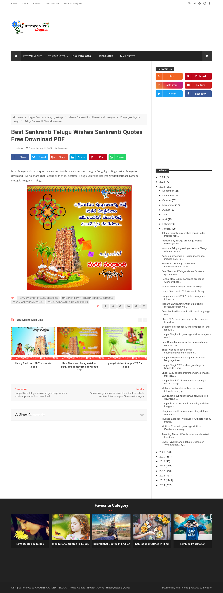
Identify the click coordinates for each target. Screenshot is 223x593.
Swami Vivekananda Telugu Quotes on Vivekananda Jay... (183, 443)
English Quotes (81, 56)
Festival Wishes (32, 56)
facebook (200, 94)
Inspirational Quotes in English (111, 544)
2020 (162, 456)
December (168, 190)
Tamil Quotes (127, 56)
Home (14, 3)
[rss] (189, 3)
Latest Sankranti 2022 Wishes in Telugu (183, 291)
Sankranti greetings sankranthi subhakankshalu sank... (178, 265)
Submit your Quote (73, 3)
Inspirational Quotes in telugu (70, 544)
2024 (162, 177)
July (164, 214)
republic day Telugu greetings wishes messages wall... (182, 242)
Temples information (192, 544)
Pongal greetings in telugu (28, 302)
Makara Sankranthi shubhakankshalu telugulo (92, 117)
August (166, 209)
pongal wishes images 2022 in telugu (182, 286)
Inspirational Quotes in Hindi (151, 544)
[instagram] (204, 3)
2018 (162, 466)
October (167, 200)
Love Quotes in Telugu (30, 544)
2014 (162, 485)
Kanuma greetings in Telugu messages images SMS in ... (183, 257)
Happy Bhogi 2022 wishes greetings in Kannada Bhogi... (183, 366)
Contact (37, 3)
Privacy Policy (52, 3)
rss (172, 76)
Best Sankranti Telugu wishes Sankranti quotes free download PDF (79, 367)
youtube (200, 85)
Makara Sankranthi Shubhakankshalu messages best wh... (182, 305)
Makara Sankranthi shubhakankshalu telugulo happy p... (182, 389)
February (167, 223)
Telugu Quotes (57, 56)
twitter (171, 94)
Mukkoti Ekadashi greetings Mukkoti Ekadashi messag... (181, 428)
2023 (162, 181)
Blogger (207, 587)
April (165, 219)
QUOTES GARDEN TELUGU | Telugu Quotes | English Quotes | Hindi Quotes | (78, 587)
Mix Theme (182, 587)
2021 (162, 452)
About (25, 3)
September (168, 205)
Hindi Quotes (105, 56)
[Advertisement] (79, 89)
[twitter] (194, 3)
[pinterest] (199, 3)
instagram (172, 85)
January (167, 228)
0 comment (62, 148)
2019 (162, 461)
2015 (162, 480)
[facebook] (209, 3)
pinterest (200, 76)
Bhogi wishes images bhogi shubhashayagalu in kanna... (179, 351)
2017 (162, 470)
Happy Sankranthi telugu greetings (46, 117)
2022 (162, 186)
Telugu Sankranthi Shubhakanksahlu (43, 121)
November (168, 195)
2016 (162, 475)
